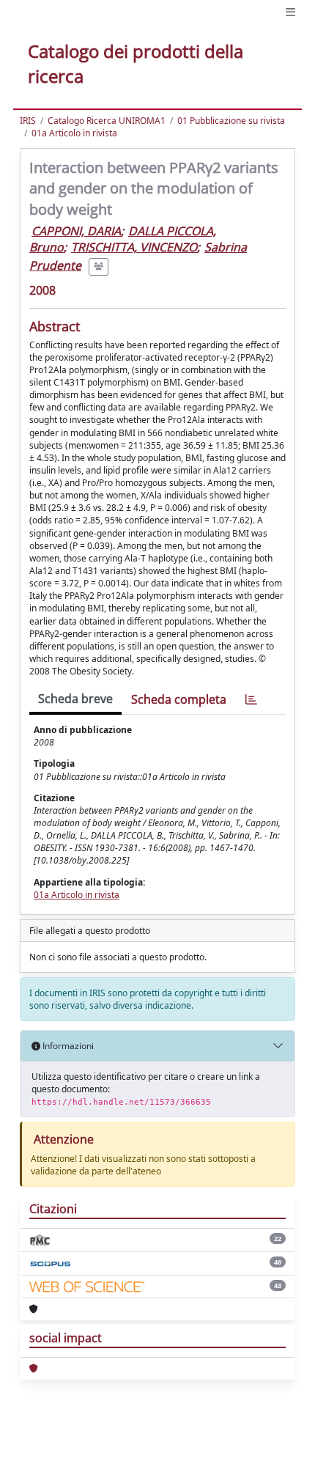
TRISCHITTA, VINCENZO (134, 247)
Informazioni (67, 1045)
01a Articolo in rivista (74, 133)
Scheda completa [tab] (178, 699)
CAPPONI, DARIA (76, 231)
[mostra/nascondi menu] (290, 12)
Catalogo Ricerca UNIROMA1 (107, 120)
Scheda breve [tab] (75, 699)
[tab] (251, 699)
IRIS (28, 120)
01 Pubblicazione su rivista (231, 120)
